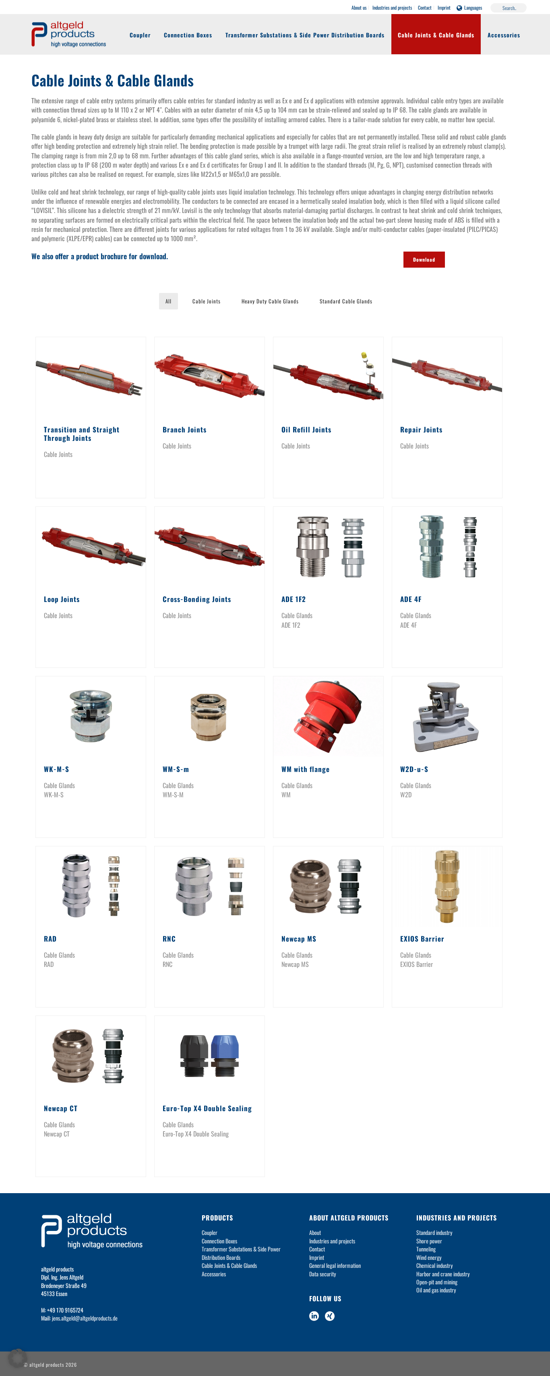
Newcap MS (298, 939)
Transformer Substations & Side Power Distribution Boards (305, 35)
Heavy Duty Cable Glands (270, 301)
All (168, 301)
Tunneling (426, 1249)
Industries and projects (332, 1241)
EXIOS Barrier (422, 939)
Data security (322, 1274)
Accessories (504, 35)
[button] (17, 1358)
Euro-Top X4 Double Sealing (207, 1108)
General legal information (335, 1265)
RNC (169, 939)
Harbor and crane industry (442, 1274)
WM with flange (305, 769)
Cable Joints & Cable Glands (436, 35)
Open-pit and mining (436, 1282)
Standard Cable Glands (346, 301)
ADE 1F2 (293, 599)
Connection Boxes (188, 35)
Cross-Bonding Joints (197, 599)
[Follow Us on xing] (330, 1316)
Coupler (140, 35)
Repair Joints (421, 429)
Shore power (429, 1241)
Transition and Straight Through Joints (82, 433)
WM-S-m (176, 769)
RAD (50, 939)
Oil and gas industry (436, 1290)
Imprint (316, 1257)
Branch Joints (185, 429)
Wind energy (428, 1257)
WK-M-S (56, 769)
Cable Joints (206, 301)
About (315, 1232)
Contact (317, 1249)
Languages (473, 7)
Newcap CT (61, 1108)
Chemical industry (434, 1265)
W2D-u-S (414, 769)
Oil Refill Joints (306, 429)
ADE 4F (411, 599)
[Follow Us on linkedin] (314, 1316)
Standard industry (434, 1232)
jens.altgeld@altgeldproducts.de (85, 1318)
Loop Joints (62, 599)
